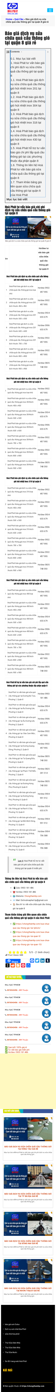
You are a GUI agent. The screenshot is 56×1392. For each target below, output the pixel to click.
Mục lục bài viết (23, 58)
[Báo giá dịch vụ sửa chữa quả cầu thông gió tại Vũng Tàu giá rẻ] (28, 1130)
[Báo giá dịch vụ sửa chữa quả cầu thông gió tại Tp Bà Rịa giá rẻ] (28, 1177)
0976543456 (12, 990)
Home (9, 19)
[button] (21, 51)
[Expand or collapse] (47, 52)
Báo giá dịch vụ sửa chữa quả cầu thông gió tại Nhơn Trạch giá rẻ (28, 1289)
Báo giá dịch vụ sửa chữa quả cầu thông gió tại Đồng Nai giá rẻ (28, 1242)
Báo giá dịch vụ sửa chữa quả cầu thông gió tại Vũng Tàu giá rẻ (28, 1148)
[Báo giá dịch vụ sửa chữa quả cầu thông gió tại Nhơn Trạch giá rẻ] (28, 1271)
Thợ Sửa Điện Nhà (12, 1343)
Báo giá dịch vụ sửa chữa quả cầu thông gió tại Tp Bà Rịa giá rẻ (28, 1195)
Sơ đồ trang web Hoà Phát (16, 1361)
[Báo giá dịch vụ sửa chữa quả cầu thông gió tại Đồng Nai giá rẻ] (28, 1224)
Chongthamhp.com (33, 896)
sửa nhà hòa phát (12, 1334)
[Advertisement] (28, 1082)
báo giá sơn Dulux (12, 1324)
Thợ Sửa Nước (11, 1352)
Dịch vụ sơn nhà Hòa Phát (15, 1329)
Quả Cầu (18, 19)
